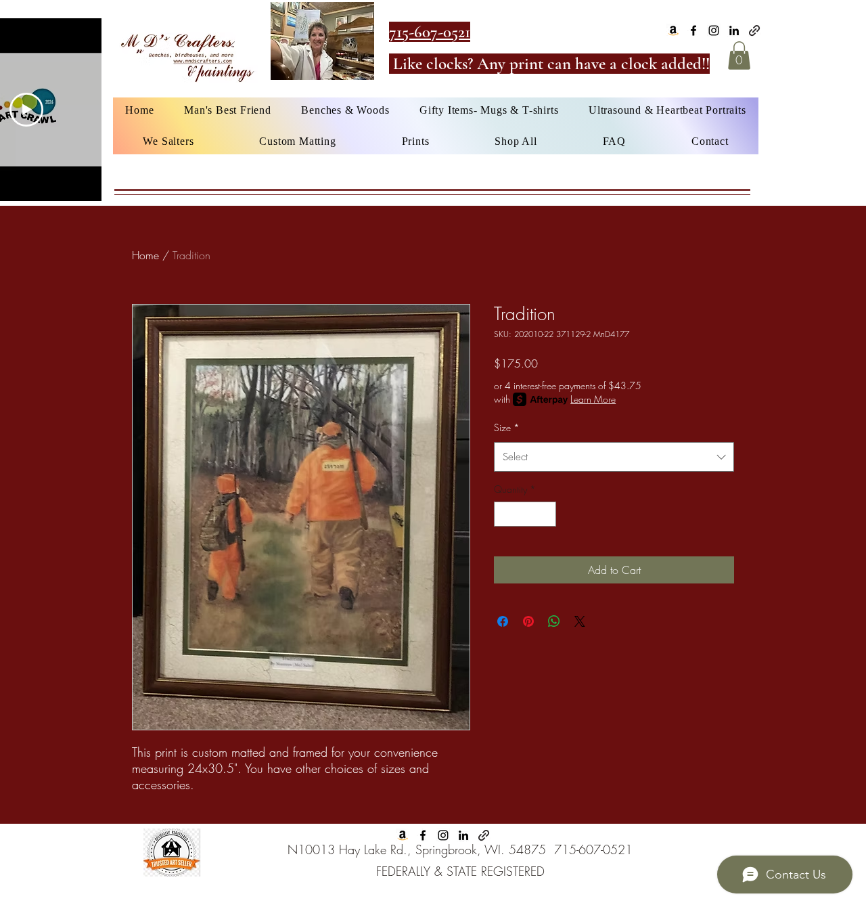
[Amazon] (673, 30)
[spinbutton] (525, 514)
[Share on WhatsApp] (554, 621)
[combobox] (614, 457)
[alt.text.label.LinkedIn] (734, 30)
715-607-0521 (593, 849)
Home (145, 255)
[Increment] (545, 514)
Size (507, 427)
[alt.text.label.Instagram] (714, 30)
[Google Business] (754, 30)
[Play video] (26, 110)
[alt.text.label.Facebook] (693, 30)
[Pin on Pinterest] (528, 621)
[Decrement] (504, 514)
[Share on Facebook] (503, 621)
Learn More (593, 399)
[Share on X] (580, 621)
